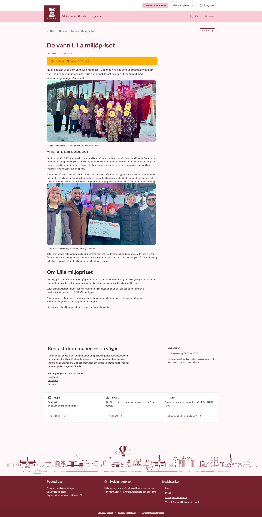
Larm (167, 488)
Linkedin (52, 384)
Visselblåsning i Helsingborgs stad (182, 502)
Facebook (53, 377)
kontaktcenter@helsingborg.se (63, 406)
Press (168, 493)
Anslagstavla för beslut (176, 497)
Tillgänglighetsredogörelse (153, 513)
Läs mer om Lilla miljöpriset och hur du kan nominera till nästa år (78, 307)
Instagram (53, 380)
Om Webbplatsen (105, 513)
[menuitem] (155, 5)
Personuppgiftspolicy (127, 513)
